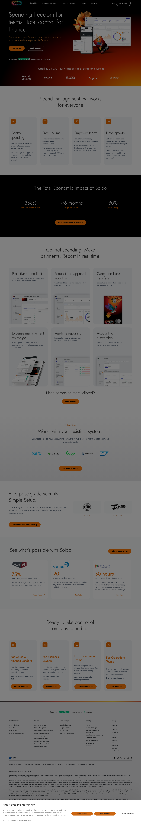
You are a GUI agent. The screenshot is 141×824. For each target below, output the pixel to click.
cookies (21, 820)
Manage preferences (128, 813)
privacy (30, 820)
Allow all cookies (82, 813)
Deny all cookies (105, 813)
